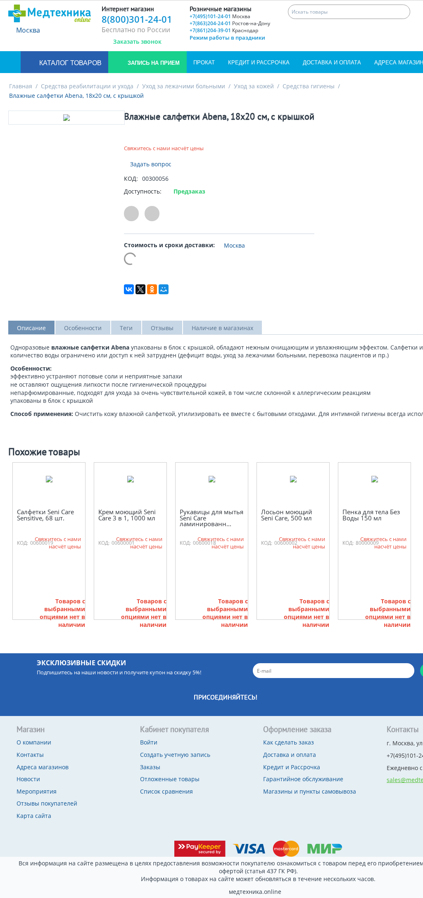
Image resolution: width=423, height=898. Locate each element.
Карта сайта (34, 816)
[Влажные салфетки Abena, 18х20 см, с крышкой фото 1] (66, 117)
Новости (28, 779)
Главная (20, 86)
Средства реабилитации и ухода (87, 86)
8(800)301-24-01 (137, 19)
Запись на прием (153, 63)
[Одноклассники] (152, 289)
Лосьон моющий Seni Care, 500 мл (286, 515)
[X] (140, 289)
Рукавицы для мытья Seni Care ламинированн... (211, 518)
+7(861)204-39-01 (224, 30)
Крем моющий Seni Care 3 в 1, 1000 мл (127, 515)
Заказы (150, 767)
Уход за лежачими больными (183, 86)
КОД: (131, 178)
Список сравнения (166, 791)
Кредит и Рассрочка (259, 62)
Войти (148, 742)
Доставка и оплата (332, 62)
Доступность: (143, 191)
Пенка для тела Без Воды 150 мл (371, 515)
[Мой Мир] (164, 289)
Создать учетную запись (175, 755)
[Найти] (403, 12)
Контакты (30, 755)
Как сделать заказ (288, 742)
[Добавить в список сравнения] (152, 213)
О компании (34, 742)
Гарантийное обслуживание (303, 779)
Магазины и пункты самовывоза (309, 791)
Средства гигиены (309, 86)
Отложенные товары (170, 779)
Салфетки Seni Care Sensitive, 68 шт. (45, 515)
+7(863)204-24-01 (230, 23)
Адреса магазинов (43, 767)
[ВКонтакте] (129, 289)
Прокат (204, 62)
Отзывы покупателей (47, 803)
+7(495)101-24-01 (220, 16)
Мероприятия (37, 791)
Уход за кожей (254, 86)
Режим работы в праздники (227, 37)
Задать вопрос (149, 164)
